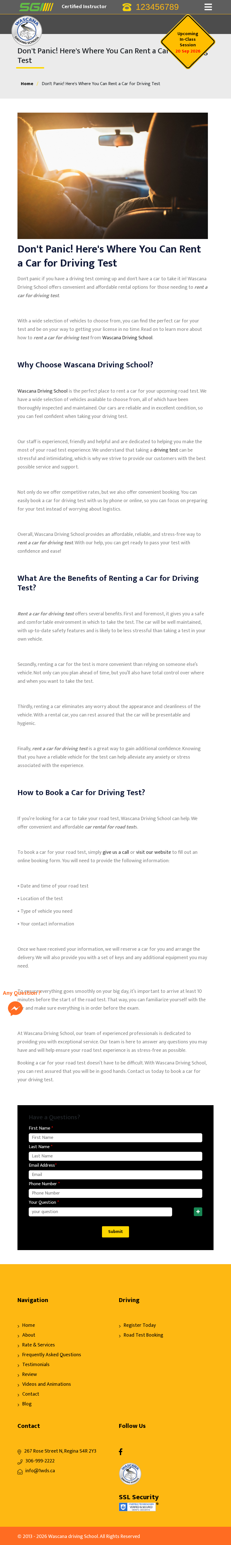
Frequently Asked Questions (51, 1355)
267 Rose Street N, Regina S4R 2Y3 (60, 1451)
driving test (166, 450)
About (28, 1335)
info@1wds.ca (40, 1471)
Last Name (40, 1147)
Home (27, 84)
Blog (27, 1404)
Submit (115, 1231)
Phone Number (44, 1184)
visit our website (153, 852)
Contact (30, 1394)
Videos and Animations (46, 1384)
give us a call (116, 852)
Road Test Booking (143, 1335)
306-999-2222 (40, 1461)
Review (29, 1374)
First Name (41, 1128)
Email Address (43, 1165)
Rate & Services (38, 1345)
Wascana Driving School (127, 338)
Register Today (140, 1325)
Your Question (44, 1202)
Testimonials (36, 1364)
